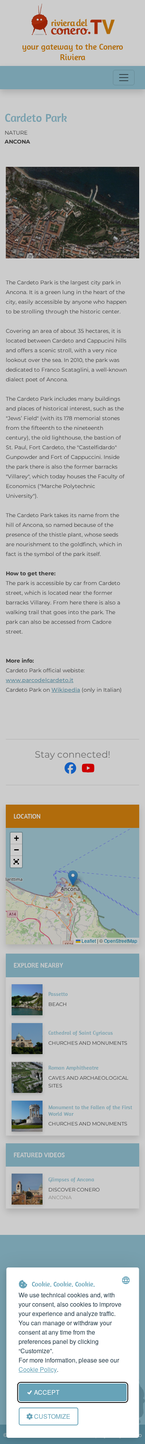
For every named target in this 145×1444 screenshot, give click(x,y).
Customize (52, 1416)
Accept (47, 1392)
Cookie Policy (38, 1369)
